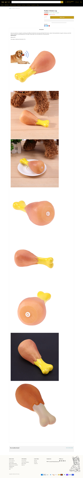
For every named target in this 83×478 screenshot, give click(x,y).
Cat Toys (23, 5)
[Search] (62, 2)
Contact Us (33, 5)
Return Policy (24, 463)
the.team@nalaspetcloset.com (54, 461)
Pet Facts (35, 462)
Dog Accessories (13, 5)
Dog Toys (19, 5)
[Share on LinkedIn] (47, 25)
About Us (23, 464)
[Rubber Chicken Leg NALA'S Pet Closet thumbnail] (11, 13)
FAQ (9, 469)
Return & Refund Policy (13, 463)
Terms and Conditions (25, 462)
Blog (38, 5)
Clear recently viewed (69, 447)
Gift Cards (6, 5)
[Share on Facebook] (44, 25)
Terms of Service (12, 460)
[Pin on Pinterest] (49, 25)
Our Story (28, 5)
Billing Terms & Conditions (13, 464)
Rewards (35, 460)
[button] (59, 20)
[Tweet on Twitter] (46, 25)
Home (2, 5)
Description (41, 29)
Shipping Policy (11, 466)
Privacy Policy (11, 462)
